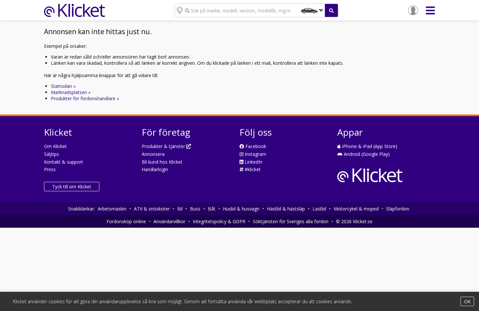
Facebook (255, 146)
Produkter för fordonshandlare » (85, 98)
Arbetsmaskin (112, 209)
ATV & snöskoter (152, 209)
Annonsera (153, 154)
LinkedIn (252, 162)
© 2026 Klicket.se (354, 221)
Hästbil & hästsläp (286, 209)
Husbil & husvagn (241, 209)
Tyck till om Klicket (71, 186)
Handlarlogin (155, 169)
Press (50, 169)
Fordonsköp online (126, 221)
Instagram (254, 154)
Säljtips (51, 154)
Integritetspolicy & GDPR (219, 221)
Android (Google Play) (366, 154)
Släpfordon (397, 209)
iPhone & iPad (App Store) (369, 146)
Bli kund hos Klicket (162, 162)
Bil (179, 209)
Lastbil (319, 209)
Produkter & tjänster (164, 146)
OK (467, 301)
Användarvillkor (169, 221)
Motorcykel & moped (356, 209)
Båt (211, 209)
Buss (195, 209)
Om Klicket (55, 146)
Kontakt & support (63, 162)
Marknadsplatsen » (71, 92)
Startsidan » (63, 86)
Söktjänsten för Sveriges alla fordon (290, 221)
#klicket (252, 169)
